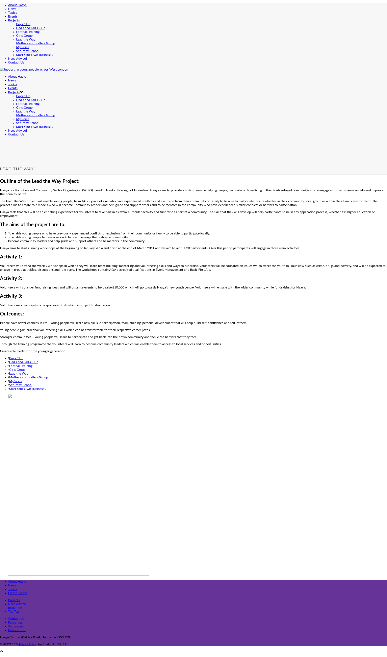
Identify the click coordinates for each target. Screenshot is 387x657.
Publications (17, 630)
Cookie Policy (28, 644)
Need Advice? (17, 58)
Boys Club (23, 24)
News (12, 8)
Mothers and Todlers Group (35, 43)
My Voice (22, 47)
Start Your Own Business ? (34, 54)
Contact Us (16, 62)
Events (13, 16)
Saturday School (27, 51)
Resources (15, 607)
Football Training (28, 31)
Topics (12, 12)
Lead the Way (25, 39)
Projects (14, 20)
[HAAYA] (34, 69)
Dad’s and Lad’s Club (30, 28)
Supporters (16, 626)
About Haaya (17, 5)
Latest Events (17, 593)
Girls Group (24, 35)
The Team (14, 611)
